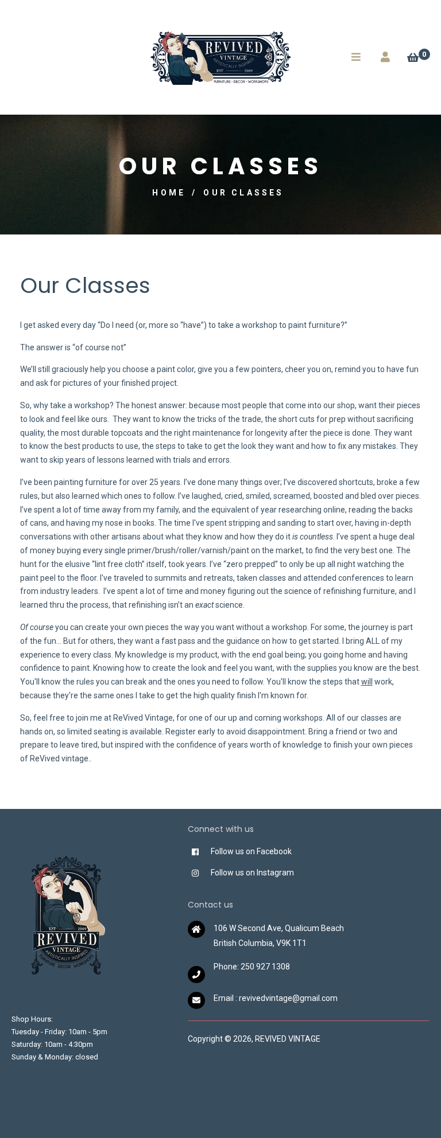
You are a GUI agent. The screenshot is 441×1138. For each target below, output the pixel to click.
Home (168, 192)
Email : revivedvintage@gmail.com (276, 998)
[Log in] (385, 57)
